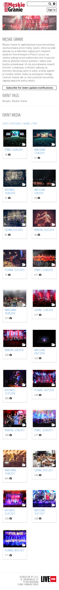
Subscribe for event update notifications (29, 87)
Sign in (52, 9)
